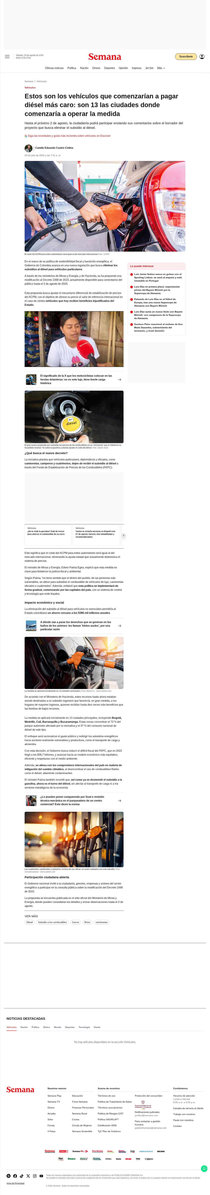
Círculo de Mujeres (82, 1125)
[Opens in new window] (15, 1176)
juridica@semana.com (146, 1115)
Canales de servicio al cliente (188, 1108)
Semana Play (54, 1095)
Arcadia (51, 1113)
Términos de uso (106, 1095)
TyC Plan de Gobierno (109, 1131)
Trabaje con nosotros (184, 1114)
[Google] (8, 1176)
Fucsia (51, 1125)
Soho (50, 1119)
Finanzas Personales (83, 1107)
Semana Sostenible (82, 1131)
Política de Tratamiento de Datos (115, 1101)
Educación (77, 1095)
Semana (29, 81)
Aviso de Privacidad (19, 1183)
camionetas (102, 922)
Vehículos (42, 81)
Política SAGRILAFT (108, 1119)
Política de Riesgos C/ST (111, 1113)
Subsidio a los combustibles (52, 922)
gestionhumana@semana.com (151, 1128)
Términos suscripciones (110, 1107)
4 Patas (51, 1131)
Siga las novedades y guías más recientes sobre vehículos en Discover (69, 135)
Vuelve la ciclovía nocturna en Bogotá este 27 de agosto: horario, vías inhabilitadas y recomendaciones (95, 534)
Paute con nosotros (183, 1120)
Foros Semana (79, 1101)
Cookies (177, 1126)
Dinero (51, 1107)
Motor (87, 922)
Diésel (29, 922)
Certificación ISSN (107, 1125)
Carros (75, 922)
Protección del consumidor (148, 1095)
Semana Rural (79, 1113)
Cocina (75, 1119)
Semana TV (54, 1101)
